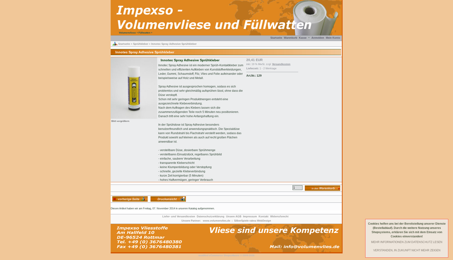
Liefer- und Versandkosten (178, 216)
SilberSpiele (241, 220)
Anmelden (317, 37)
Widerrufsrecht (279, 216)
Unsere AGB (233, 216)
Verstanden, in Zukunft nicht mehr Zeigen (406, 250)
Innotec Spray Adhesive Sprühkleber (174, 43)
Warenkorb (290, 37)
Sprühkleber (140, 43)
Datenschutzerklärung (210, 216)
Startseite (276, 37)
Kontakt (263, 216)
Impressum (250, 216)
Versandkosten (281, 64)
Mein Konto (333, 37)
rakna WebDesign (260, 220)
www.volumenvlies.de (216, 220)
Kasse (302, 37)
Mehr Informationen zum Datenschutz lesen (406, 242)
